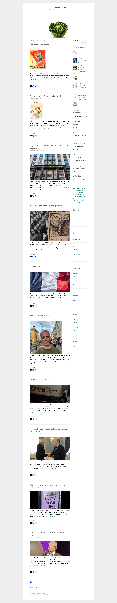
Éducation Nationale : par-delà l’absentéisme (78, 154)
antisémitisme (79, 179)
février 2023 (75, 316)
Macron (83, 192)
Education (75, 222)
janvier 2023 (75, 319)
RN (84, 200)
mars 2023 (75, 314)
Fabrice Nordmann (41, 150)
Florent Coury (40, 317)
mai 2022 (75, 341)
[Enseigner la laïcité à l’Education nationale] (75, 53)
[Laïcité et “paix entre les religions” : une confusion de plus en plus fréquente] (75, 85)
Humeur (74, 225)
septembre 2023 (76, 298)
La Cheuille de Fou (58, 7)
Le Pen (83, 188)
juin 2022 (75, 338)
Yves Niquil (39, 433)
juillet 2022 (75, 335)
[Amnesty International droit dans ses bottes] (75, 78)
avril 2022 (75, 343)
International (76, 227)
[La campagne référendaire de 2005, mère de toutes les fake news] (75, 68)
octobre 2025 (75, 252)
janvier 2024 (75, 292)
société (79, 202)
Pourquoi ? (58, 15)
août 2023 (75, 300)
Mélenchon (81, 194)
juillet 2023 (75, 303)
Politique (75, 233)
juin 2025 (75, 257)
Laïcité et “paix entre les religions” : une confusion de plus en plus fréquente (80, 87)
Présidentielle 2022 (78, 200)
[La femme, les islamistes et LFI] (75, 104)
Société (74, 236)
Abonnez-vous (51, 15)
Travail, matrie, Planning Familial (45, 96)
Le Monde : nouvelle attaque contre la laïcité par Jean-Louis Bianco (79, 141)
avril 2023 (75, 311)
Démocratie (75, 217)
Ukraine (85, 202)
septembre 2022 (76, 330)
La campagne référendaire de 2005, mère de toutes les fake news (79, 69)
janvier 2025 (75, 265)
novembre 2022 (76, 325)
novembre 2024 (76, 268)
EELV (80, 182)
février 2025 (75, 262)
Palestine (81, 196)
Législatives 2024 (77, 192)
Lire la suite (33, 79)
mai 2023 (75, 308)
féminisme (83, 183)
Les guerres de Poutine (40, 44)
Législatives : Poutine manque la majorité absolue (49, 146)
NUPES (75, 196)
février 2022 (75, 349)
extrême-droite (76, 184)
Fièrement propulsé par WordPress (38, 593)
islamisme (76, 186)
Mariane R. (39, 98)
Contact (64, 15)
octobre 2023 (75, 295)
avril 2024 (75, 287)
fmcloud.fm (32, 595)
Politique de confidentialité (36, 587)
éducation (78, 204)
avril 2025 (75, 260)
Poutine (74, 198)
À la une (44, 15)
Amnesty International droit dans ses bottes (82, 77)
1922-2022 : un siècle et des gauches (46, 205)
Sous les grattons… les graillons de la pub (48, 485)
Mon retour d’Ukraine (40, 315)
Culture (74, 214)
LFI (74, 190)
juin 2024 (75, 281)
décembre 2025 (76, 249)
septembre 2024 (76, 273)
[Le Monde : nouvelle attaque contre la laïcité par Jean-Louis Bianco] (75, 96)
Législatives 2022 (79, 190)
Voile (74, 204)
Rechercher (75, 40)
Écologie (75, 219)
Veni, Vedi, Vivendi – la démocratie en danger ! (47, 533)
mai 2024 (75, 284)
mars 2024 (75, 289)
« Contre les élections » (40, 379)
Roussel (74, 202)
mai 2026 (75, 243)
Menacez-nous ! (71, 15)
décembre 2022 (76, 322)
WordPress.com (45, 594)
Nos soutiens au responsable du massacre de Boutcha (49, 430)
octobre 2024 (75, 270)
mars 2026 (75, 246)
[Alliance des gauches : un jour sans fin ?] (75, 60)
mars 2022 (75, 346)
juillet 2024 (75, 279)
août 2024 (75, 276)
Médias (74, 230)
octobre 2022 (75, 327)
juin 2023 (75, 306)
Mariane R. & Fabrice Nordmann (46, 47)
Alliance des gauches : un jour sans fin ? (82, 60)
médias (75, 194)
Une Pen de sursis (38, 266)
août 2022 (75, 333)
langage (75, 188)
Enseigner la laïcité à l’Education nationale (82, 52)
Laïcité (79, 188)
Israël (83, 186)
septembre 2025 (76, 254)
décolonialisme (75, 181)
